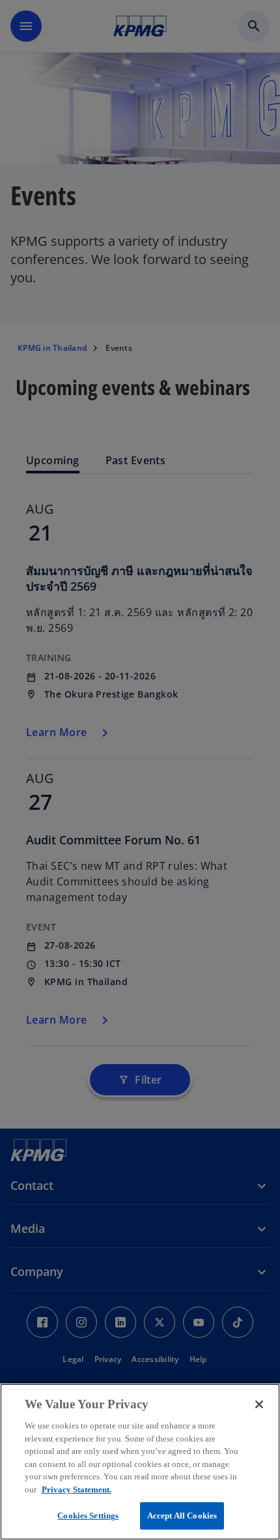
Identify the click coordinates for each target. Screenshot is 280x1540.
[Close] (259, 1404)
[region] (140, 1462)
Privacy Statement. (76, 1489)
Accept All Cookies (182, 1515)
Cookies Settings (88, 1515)
